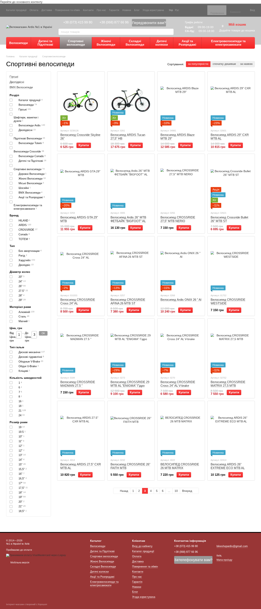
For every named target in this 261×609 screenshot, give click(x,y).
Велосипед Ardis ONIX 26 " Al (180, 299)
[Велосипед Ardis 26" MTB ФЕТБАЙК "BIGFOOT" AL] (131, 182)
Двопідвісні (17, 82)
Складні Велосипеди (135, 42)
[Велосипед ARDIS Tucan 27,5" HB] (131, 100)
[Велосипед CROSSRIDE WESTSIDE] (231, 264)
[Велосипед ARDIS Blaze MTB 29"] (181, 100)
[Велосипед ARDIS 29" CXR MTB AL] (231, 100)
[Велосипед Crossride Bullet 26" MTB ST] (231, 182)
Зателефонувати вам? (193, 560)
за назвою (246, 63)
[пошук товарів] (170, 32)
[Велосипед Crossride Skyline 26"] (81, 100)
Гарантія (114, 10)
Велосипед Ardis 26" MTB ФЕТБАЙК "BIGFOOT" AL (128, 219)
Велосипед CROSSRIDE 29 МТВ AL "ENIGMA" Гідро (130, 383)
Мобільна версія (19, 562)
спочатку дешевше (224, 63)
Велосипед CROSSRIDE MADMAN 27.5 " (77, 383)
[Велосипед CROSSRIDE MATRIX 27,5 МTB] (231, 347)
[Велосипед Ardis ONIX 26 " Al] (181, 264)
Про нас (101, 10)
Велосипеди (18, 43)
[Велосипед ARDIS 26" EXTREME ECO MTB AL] (231, 429)
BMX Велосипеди (21, 87)
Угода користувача (153, 10)
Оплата (34, 10)
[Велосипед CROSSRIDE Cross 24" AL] (81, 264)
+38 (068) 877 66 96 (114, 22)
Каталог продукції (16, 10)
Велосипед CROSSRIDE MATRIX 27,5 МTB (228, 383)
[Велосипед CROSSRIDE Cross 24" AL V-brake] (181, 347)
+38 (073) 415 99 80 (77, 22)
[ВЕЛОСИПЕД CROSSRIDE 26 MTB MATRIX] (181, 429)
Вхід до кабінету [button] (142, 546)
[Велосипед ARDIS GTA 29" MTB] (81, 182)
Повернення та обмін (67, 10)
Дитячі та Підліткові (45, 42)
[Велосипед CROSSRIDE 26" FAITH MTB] (131, 429)
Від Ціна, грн (13, 336)
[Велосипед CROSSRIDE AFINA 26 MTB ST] (131, 264)
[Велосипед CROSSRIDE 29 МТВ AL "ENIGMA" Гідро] (131, 347)
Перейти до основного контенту (21, 1)
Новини (126, 10)
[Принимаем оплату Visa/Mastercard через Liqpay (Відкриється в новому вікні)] (36, 555)
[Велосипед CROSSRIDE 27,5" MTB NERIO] (181, 182)
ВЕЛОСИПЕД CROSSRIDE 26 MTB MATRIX (179, 466)
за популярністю (198, 63)
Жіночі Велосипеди (106, 42)
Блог (136, 10)
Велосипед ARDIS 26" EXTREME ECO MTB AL (228, 466)
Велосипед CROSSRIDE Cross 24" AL (77, 301)
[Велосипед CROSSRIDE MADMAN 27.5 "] (81, 347)
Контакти (88, 10)
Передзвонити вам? (149, 23)
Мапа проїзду (224, 559)
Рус (177, 10)
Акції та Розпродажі (187, 42)
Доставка (46, 10)
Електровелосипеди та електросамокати (228, 42)
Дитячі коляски (161, 42)
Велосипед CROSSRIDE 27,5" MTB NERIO (177, 219)
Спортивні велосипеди (76, 42)
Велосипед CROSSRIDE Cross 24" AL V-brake (177, 383)
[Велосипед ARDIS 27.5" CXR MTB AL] (81, 429)
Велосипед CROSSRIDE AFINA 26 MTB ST (128, 301)
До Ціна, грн (28, 336)
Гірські (14, 76)
